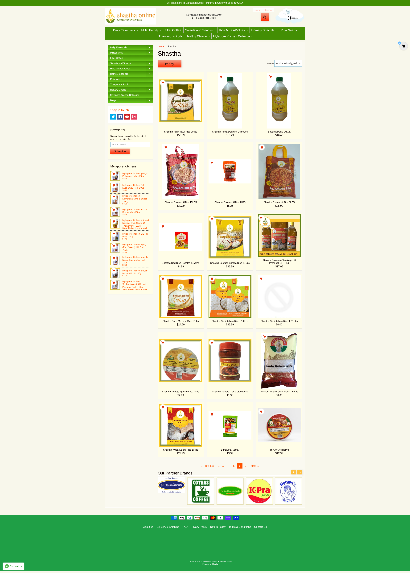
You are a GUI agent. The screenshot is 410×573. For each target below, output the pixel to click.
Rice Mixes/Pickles (234, 31)
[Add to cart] (113, 173)
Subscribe (120, 151)
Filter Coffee (173, 30)
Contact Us (260, 527)
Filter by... (170, 64)
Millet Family (151, 31)
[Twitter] (113, 117)
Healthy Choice (198, 37)
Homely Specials (265, 31)
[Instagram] (134, 117)
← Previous (207, 466)
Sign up (268, 10)
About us (148, 527)
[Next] (299, 472)
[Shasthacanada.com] (130, 16)
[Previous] (293, 472)
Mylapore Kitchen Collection (232, 36)
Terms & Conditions (240, 527)
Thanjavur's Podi (170, 36)
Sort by (270, 63)
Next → (255, 466)
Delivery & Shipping (167, 527)
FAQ (185, 527)
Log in (257, 10)
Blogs (131, 101)
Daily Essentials (126, 31)
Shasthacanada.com (209, 561)
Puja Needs (289, 30)
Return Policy (218, 527)
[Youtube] (127, 117)
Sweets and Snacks (201, 31)
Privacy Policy (199, 527)
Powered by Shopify (210, 564)
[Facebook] (120, 117)
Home (161, 46)
